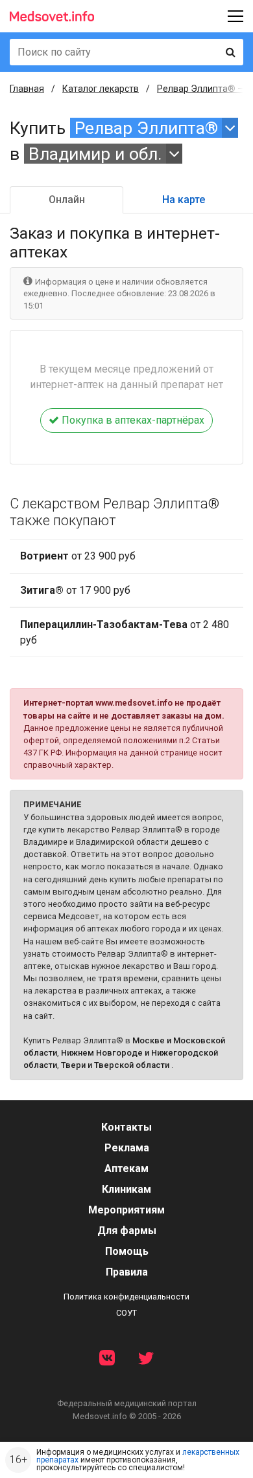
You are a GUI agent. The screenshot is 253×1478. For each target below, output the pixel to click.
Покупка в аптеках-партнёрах (131, 420)
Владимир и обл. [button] (95, 154)
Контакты (126, 1127)
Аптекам (126, 1168)
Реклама (126, 1148)
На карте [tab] (183, 199)
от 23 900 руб (78, 556)
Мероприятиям (126, 1210)
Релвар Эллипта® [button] (146, 128)
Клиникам (126, 1189)
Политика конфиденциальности (126, 1296)
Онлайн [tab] (67, 199)
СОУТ (126, 1313)
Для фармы (126, 1230)
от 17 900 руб (75, 590)
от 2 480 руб (124, 632)
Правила (127, 1272)
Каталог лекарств (100, 88)
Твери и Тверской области (115, 1065)
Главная (27, 88)
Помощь (127, 1251)
